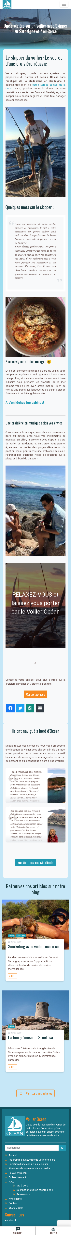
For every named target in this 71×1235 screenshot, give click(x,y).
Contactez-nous (35, 694)
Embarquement (17, 1177)
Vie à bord (22, 1185)
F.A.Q (12, 1181)
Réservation (23, 1194)
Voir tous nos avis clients (37, 862)
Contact (13, 1203)
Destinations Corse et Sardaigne (35, 1189)
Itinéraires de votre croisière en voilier (30, 1168)
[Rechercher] (62, 1148)
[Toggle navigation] (64, 4)
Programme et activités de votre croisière (32, 1159)
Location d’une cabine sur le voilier (28, 1164)
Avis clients (15, 1198)
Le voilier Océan (18, 1172)
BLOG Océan (16, 1207)
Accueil (13, 1155)
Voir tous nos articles (37, 1093)
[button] (10, 807)
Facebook (10, 1220)
